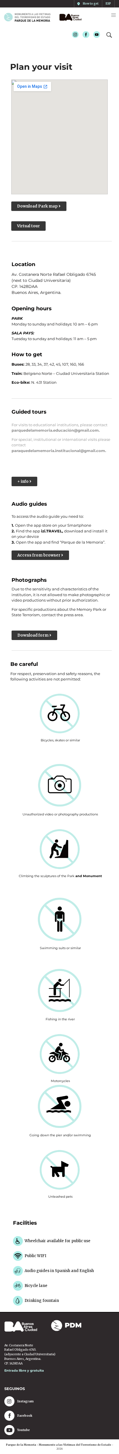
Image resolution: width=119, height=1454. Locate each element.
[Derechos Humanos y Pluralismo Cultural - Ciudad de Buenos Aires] (69, 17)
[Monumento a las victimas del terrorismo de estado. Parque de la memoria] (29, 17)
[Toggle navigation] (113, 15)
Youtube (95, 35)
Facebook (84, 35)
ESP (108, 3)
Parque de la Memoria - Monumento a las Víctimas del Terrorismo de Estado (58, 1444)
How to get (90, 3)
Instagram (73, 35)
